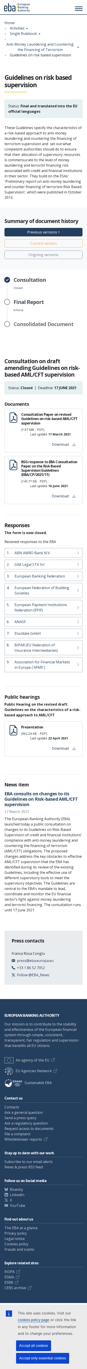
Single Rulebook (23, 33)
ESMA (9, 1277)
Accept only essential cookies (42, 1358)
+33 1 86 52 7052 (31, 967)
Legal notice (14, 1238)
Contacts (11, 1107)
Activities (17, 28)
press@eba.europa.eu (35, 960)
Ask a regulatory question (26, 1123)
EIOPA (9, 1271)
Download (60, 444)
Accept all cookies (33, 1346)
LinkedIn (17, 1194)
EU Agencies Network (34, 1070)
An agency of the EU (33, 1060)
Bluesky (16, 1189)
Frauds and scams (19, 1249)
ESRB (8, 1282)
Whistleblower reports (23, 1139)
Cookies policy (16, 1244)
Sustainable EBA (38, 1082)
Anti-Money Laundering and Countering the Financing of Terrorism (40, 47)
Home (9, 22)
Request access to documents (29, 1128)
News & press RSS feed (23, 1167)
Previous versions (42, 232)
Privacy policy (15, 1233)
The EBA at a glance (21, 1227)
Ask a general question (23, 1112)
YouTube (17, 1205)
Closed (30, 283)
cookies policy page (33, 1320)
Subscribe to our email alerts (28, 1161)
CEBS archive (15, 1287)
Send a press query (20, 1117)
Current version (43, 243)
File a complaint (17, 1133)
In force (29, 305)
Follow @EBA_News (33, 974)
